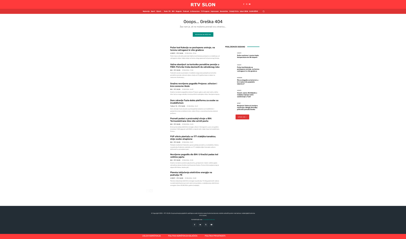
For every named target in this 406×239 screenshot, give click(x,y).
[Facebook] (243, 4)
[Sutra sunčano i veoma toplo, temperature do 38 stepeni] (230, 55)
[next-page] (151, 190)
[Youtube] (249, 4)
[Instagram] (246, 4)
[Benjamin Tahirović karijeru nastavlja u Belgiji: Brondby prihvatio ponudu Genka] (230, 106)
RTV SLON (180, 53)
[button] (263, 11)
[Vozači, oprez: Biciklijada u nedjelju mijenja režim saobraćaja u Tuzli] (230, 94)
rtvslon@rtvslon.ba (209, 219)
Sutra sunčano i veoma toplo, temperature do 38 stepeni (248, 56)
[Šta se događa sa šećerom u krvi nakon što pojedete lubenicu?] (230, 81)
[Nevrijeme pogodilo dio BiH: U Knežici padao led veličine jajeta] (158, 161)
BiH (171, 70)
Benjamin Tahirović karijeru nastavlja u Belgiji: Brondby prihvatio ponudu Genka (247, 107)
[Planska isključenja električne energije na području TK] (158, 179)
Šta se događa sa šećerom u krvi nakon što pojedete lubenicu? (247, 82)
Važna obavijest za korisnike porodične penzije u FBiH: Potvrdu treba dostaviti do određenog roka (194, 65)
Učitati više (242, 117)
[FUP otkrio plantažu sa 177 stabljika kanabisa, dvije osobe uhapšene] (158, 142)
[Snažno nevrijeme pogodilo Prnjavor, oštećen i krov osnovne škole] (158, 89)
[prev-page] (148, 190)
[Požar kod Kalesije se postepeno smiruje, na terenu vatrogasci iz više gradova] (158, 53)
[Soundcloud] (200, 225)
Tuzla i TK (173, 106)
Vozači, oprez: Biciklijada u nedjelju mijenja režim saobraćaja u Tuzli (247, 95)
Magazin (239, 77)
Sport (239, 103)
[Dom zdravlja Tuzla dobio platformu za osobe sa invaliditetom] (158, 107)
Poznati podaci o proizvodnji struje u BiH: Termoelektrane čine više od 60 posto (191, 119)
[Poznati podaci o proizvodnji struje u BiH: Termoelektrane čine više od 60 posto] (158, 125)
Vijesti (172, 53)
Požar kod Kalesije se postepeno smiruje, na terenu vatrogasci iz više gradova (192, 48)
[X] (206, 225)
